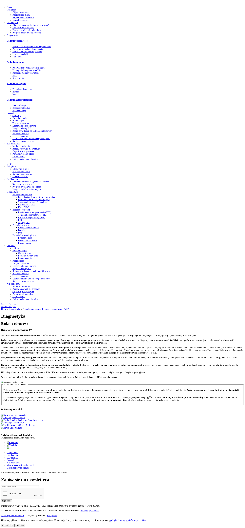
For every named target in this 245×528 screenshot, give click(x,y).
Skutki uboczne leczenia (23, 141)
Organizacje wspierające (23, 151)
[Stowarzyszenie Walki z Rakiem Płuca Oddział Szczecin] (13, 415)
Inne (14, 94)
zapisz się (6, 501)
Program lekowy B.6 (21, 128)
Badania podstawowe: (17, 41)
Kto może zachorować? (23, 27)
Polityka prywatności (90, 510)
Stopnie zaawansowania (23, 17)
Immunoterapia (25, 258)
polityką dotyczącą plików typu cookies (128, 520)
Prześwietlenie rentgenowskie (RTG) (29, 68)
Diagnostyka (12, 35)
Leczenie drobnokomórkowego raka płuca (31, 138)
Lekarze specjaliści (20, 54)
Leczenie (11, 113)
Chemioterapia (24, 253)
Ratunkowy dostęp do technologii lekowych (32, 131)
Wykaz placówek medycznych (20, 465)
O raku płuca (12, 452)
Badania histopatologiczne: (20, 100)
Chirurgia (16, 115)
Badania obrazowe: (16, 62)
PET (14, 75)
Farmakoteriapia (19, 118)
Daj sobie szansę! (20, 20)
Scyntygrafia (18, 78)
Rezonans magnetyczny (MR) (25, 73)
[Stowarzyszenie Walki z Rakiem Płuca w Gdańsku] (13, 417)
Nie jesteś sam (13, 143)
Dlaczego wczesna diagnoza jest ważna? (30, 25)
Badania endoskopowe (22, 89)
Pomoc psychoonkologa (23, 154)
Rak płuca (11, 10)
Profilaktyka (12, 22)
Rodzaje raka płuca (21, 15)
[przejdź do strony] (22, 420)
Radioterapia (18, 120)
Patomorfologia (19, 105)
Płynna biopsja (19, 110)
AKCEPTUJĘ (7, 525)
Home (9, 7)
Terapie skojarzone (20, 123)
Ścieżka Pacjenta (8, 304)
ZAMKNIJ (20, 525)
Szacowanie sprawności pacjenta (27, 51)
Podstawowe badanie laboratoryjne (28, 49)
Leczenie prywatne (20, 136)
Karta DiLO (17, 56)
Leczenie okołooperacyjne (24, 126)
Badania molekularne (21, 108)
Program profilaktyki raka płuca (26, 30)
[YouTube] (12, 445)
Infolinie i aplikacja (21, 146)
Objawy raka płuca (20, 12)
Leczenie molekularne (28, 255)
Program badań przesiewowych (26, 32)
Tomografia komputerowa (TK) (26, 70)
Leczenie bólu (18, 156)
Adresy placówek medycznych (26, 149)
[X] (9, 447)
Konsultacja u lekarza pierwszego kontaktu (31, 46)
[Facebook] (12, 442)
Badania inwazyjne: (16, 83)
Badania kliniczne (20, 133)
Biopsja (15, 92)
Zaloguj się (52, 515)
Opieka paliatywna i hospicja (25, 159)
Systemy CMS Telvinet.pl (12, 515)
